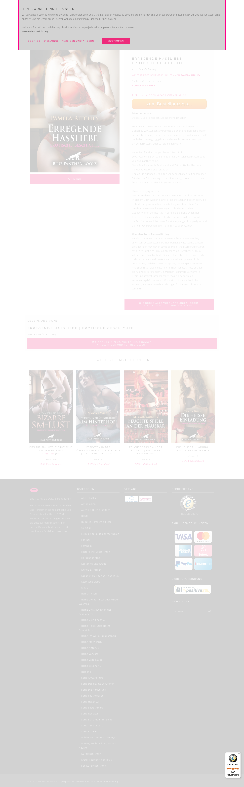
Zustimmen (116, 41)
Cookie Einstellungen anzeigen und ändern (61, 41)
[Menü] (239, 754)
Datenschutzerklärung (35, 31)
